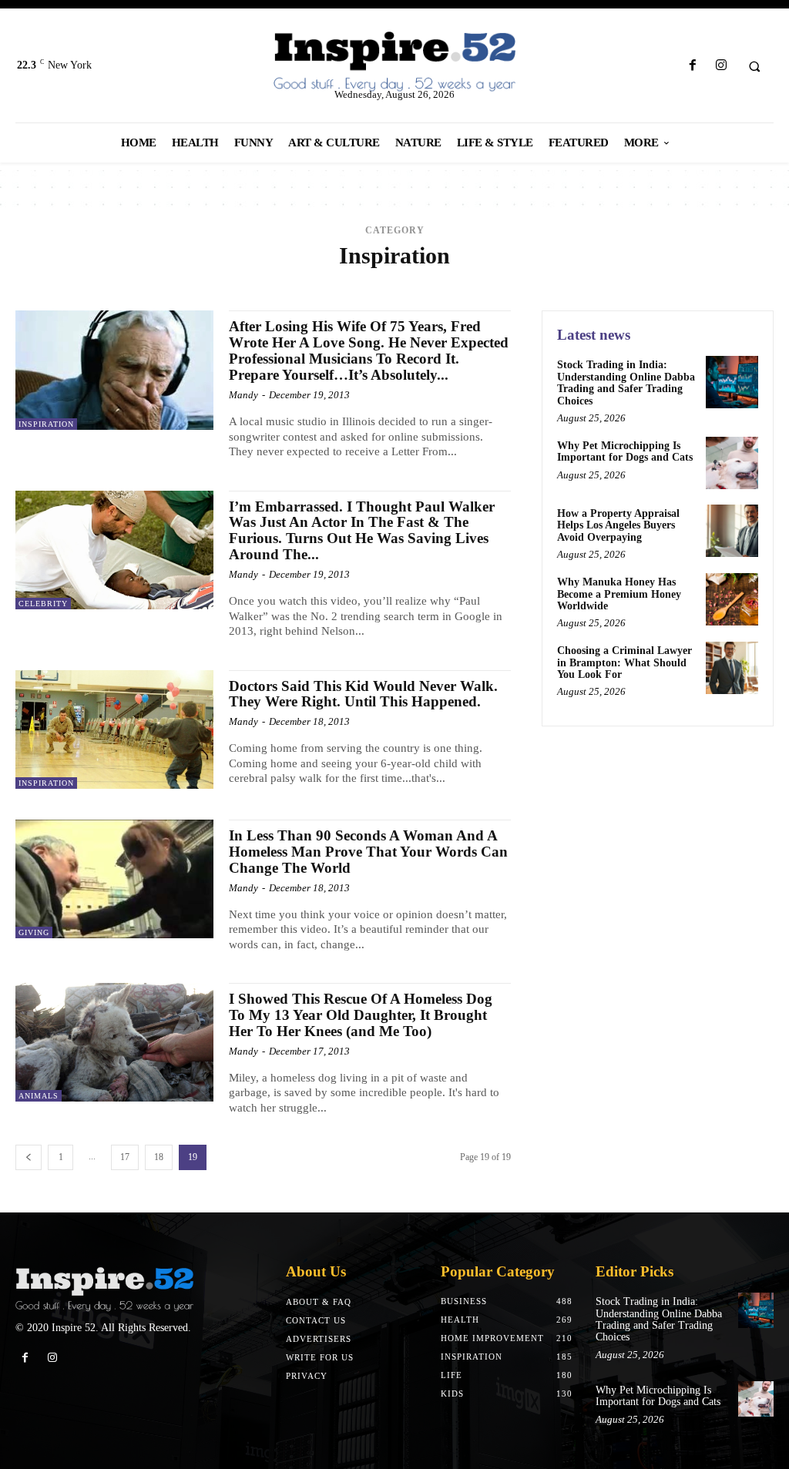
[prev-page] (28, 1157)
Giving (33, 932)
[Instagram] (720, 65)
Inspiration (46, 424)
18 (158, 1157)
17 (124, 1157)
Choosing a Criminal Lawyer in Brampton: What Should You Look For (624, 662)
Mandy (243, 395)
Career (601, 284)
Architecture (299, 284)
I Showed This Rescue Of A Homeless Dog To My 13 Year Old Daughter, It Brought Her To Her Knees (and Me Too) (360, 1015)
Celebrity (688, 284)
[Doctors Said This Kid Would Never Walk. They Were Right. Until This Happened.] (114, 729)
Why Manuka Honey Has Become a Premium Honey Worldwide (619, 594)
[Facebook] (692, 65)
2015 (138, 284)
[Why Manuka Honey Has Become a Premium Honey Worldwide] (732, 599)
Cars (641, 284)
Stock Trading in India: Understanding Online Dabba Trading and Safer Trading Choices (626, 382)
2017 (195, 284)
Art (351, 284)
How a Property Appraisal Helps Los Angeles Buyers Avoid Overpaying (618, 525)
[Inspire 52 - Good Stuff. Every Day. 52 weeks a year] (104, 1290)
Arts (381, 284)
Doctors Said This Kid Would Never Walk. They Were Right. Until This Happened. (363, 694)
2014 (110, 284)
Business (552, 284)
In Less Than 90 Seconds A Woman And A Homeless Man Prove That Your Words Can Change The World (368, 851)
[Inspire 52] (395, 62)
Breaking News (484, 284)
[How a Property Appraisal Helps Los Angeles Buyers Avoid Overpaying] (732, 531)
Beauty (420, 284)
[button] (754, 66)
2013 (81, 284)
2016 (167, 284)
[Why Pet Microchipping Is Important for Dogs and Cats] (732, 463)
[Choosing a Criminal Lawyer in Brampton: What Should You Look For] (732, 668)
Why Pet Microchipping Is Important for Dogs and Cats (625, 451)
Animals (235, 284)
